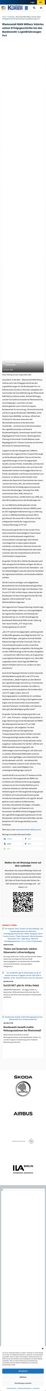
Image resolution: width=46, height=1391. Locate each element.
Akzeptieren (23, 1371)
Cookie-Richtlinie (12, 1388)
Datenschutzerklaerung (25, 1388)
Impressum (36, 1388)
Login (32, 2)
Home (4, 17)
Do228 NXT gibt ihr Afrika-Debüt (21, 985)
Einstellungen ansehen (23, 1383)
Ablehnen (23, 1377)
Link (25, 887)
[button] (43, 1348)
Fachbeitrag (11, 17)
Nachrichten (20, 362)
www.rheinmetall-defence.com (28, 829)
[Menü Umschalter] (41, 8)
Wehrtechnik (10, 365)
